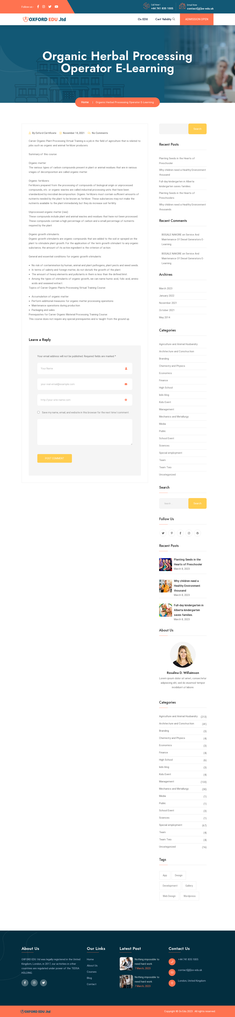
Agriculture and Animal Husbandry (178, 344)
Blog (89, 978)
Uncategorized (167, 474)
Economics (165, 373)
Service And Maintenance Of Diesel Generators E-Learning (183, 239)
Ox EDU (143, 19)
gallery (189, 885)
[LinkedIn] (43, 6)
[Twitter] (49, 6)
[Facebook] (38, 6)
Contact (91, 984)
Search (197, 128)
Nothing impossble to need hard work (147, 961)
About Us (92, 965)
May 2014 (164, 317)
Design (179, 875)
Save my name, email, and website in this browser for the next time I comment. (85, 412)
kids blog (164, 394)
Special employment (170, 452)
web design (169, 896)
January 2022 (166, 295)
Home (85, 102)
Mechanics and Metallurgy (174, 416)
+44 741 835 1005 (162, 8)
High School (166, 387)
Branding (164, 358)
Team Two (165, 467)
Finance (163, 380)
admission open (196, 19)
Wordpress (190, 896)
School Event (166, 438)
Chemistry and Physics (172, 365)
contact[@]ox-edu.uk (200, 8)
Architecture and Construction (176, 351)
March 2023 (165, 288)
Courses (92, 971)
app (165, 875)
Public (162, 431)
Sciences (164, 445)
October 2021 (167, 310)
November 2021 (168, 302)
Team (162, 460)
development (170, 885)
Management (166, 409)
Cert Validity (163, 19)
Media (162, 423)
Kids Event (165, 402)
